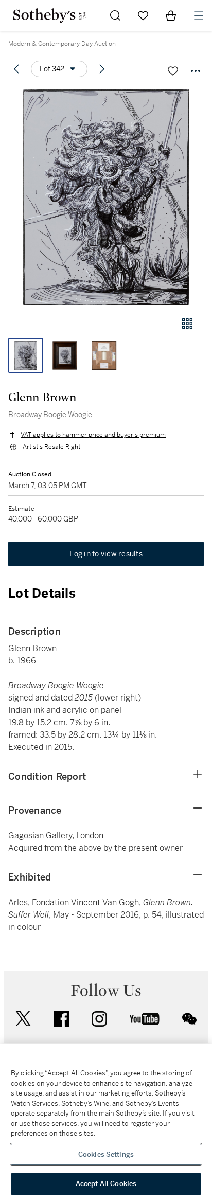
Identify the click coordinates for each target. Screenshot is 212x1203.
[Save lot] (173, 71)
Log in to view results (106, 554)
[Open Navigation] (198, 15)
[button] (106, 197)
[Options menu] (195, 71)
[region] (106, 1123)
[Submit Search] (115, 15)
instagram (99, 1019)
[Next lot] (102, 69)
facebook (61, 1019)
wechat (189, 1019)
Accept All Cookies (106, 1183)
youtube (145, 1019)
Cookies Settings (106, 1154)
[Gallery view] (187, 323)
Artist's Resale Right (51, 447)
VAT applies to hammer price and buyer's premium (93, 434)
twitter (23, 1019)
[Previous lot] (16, 69)
